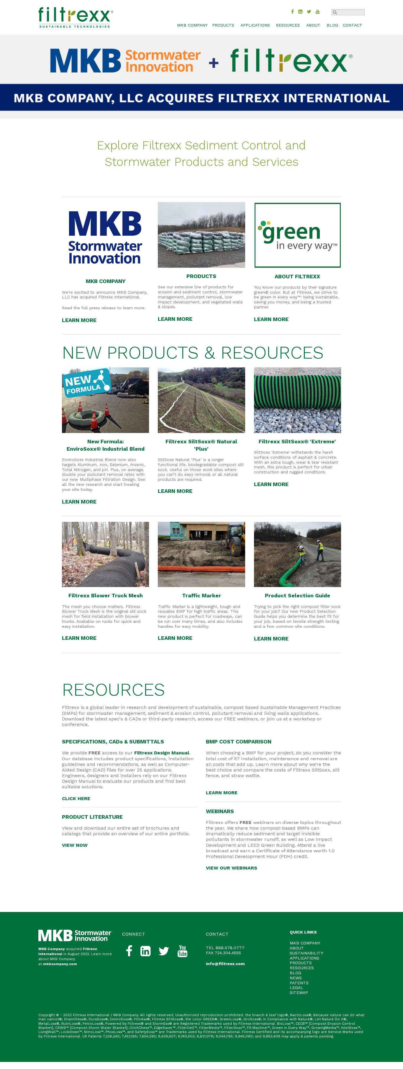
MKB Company (51, 949)
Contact (352, 25)
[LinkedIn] (300, 11)
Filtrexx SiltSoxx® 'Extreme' (297, 441)
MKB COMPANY (192, 25)
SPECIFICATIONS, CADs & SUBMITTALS (113, 741)
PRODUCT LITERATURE (92, 817)
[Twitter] (309, 11)
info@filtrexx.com (225, 963)
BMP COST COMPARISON (238, 741)
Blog (332, 25)
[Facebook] (292, 11)
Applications (255, 25)
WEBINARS (220, 811)
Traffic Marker (201, 595)
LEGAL (296, 987)
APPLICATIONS (304, 958)
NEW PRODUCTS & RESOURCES (193, 352)
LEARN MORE (79, 320)
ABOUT (297, 948)
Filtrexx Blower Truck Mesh (105, 595)
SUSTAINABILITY (306, 953)
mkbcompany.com (60, 964)
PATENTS (299, 982)
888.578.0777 (230, 947)
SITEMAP (299, 992)
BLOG (295, 972)
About (313, 25)
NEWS (296, 977)
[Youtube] (318, 11)
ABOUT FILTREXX (297, 276)
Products (223, 25)
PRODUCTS (201, 276)
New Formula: (105, 441)
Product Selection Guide (297, 595)
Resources (288, 25)
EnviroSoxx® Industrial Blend (106, 449)
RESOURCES (113, 689)
